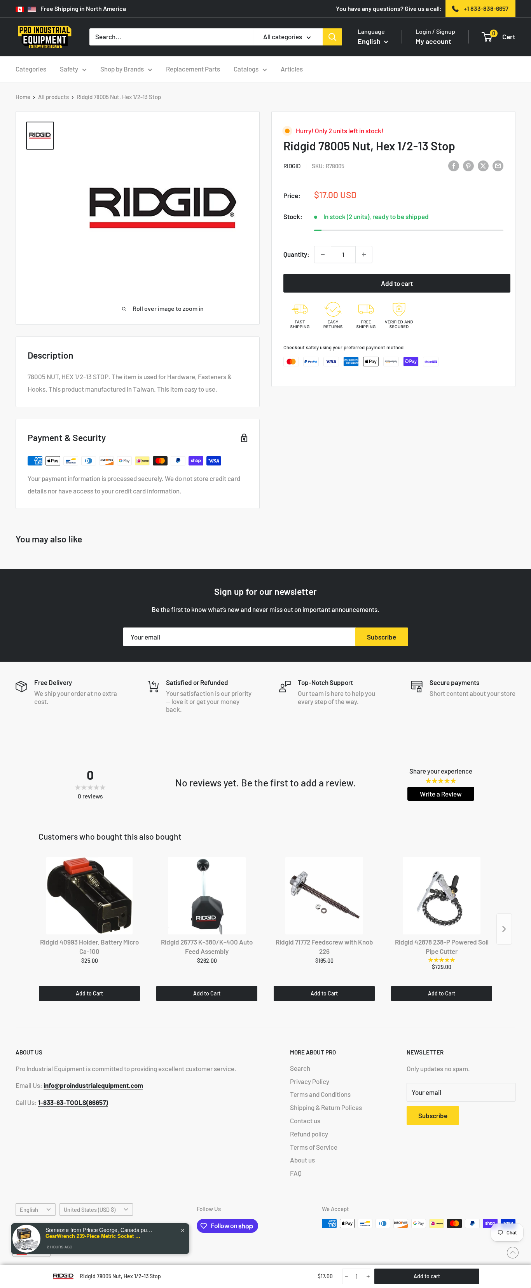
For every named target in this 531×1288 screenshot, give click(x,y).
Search (300, 1068)
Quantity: (296, 254)
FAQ (296, 1173)
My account (433, 41)
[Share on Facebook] (453, 165)
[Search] (332, 36)
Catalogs (246, 69)
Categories (31, 69)
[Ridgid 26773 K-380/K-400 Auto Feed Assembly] (206, 895)
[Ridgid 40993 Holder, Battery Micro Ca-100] (89, 895)
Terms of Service (313, 1147)
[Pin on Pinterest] (468, 165)
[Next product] (504, 929)
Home (23, 96)
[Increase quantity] (364, 254)
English (29, 1209)
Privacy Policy (309, 1081)
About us (302, 1160)
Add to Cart (89, 993)
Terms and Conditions (320, 1094)
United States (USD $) (89, 1209)
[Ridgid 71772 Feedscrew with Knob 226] (324, 895)
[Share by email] (498, 165)
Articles (292, 69)
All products (53, 96)
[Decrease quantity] (322, 254)
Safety (69, 69)
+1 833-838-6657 (486, 8)
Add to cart (397, 283)
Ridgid (291, 165)
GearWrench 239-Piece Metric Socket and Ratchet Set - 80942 (94, 1236)
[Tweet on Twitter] (483, 165)
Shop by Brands (122, 69)
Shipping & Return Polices (326, 1107)
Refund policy (309, 1134)
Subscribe (381, 637)
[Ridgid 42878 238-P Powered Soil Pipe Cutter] (441, 895)
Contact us (305, 1120)
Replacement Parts (193, 69)
